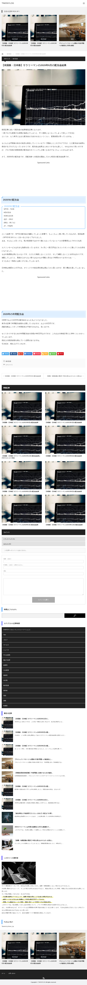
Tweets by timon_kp (8, 926)
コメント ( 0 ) (7, 543)
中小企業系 (6, 655)
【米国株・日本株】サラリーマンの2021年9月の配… (32, 732)
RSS (43, 978)
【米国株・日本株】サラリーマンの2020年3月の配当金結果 (20, 525)
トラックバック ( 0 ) (9, 539)
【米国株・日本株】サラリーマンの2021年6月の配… (32, 746)
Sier (4, 635)
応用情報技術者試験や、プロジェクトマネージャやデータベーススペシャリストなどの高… (40, 775)
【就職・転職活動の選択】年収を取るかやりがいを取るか (64, 376)
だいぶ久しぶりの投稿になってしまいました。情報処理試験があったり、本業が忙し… (39, 843)
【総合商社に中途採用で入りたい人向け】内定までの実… (34, 813)
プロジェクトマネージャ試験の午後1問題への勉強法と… (33, 759)
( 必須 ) (7, 558)
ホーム (3, 973)
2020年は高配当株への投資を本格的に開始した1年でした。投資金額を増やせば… (37, 803)
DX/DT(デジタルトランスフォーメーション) (16, 629)
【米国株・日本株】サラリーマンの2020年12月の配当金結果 (20, 491)
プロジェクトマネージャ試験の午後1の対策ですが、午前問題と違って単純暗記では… (39, 762)
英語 (4, 695)
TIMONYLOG (42, 982)
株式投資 (15, 39)
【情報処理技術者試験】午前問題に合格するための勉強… (34, 773)
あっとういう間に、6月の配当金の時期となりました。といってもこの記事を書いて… (39, 748)
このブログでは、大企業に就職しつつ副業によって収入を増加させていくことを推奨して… (40, 830)
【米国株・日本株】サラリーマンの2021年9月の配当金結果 (15, 44)
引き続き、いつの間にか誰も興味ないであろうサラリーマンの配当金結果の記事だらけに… (40, 735)
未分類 (5, 680)
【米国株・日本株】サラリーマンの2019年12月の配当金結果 (64, 525)
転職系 (5, 706)
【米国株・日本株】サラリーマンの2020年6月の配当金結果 (22, 376)
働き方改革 (6, 660)
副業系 (5, 665)
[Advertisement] (43, 179)
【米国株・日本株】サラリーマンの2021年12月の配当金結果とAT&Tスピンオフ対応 (21, 457)
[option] (15, 31)
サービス (6, 645)
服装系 (5, 675)
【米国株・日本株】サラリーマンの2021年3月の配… (32, 786)
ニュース (6, 650)
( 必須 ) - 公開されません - (13, 565)
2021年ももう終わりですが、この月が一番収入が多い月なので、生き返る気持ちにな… (39, 721)
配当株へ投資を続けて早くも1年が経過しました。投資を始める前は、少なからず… (38, 789)
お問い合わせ (11, 973)
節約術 (5, 690)
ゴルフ (5, 640)
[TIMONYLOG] (8, 3)
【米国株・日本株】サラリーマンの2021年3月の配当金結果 (63, 422)
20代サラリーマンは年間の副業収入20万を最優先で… (32, 827)
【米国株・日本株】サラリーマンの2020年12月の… (32, 800)
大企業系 (6, 670)
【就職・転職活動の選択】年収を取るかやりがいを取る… (34, 840)
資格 (72, 39)
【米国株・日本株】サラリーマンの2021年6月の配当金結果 (43, 44)
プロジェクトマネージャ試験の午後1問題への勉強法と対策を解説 (71, 44)
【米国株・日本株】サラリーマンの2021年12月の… (32, 719)
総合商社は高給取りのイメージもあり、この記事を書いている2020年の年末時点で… (38, 816)
